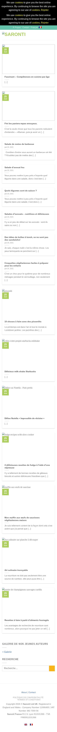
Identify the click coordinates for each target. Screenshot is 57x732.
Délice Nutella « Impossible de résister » (24, 418)
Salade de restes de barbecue (19, 144)
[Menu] (48, 34)
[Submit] (52, 668)
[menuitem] (25, 724)
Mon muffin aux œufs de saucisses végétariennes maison (22, 519)
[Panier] (53, 35)
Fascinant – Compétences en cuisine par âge (27, 77)
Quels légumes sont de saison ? (21, 191)
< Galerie (7, 652)
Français (34, 27)
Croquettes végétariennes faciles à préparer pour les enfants (26, 264)
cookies (19, 2)
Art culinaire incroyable (16, 570)
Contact (26, 27)
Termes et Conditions (28, 700)
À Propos (17, 27)
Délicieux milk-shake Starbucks (20, 371)
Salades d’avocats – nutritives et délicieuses (27, 214)
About (24, 692)
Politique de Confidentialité (28, 698)
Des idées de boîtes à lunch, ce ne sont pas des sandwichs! (26, 238)
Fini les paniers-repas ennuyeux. (21, 123)
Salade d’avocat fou (14, 167)
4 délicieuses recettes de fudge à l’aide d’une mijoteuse (27, 466)
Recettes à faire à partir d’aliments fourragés (27, 620)
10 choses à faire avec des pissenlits (23, 322)
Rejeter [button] (45, 10)
